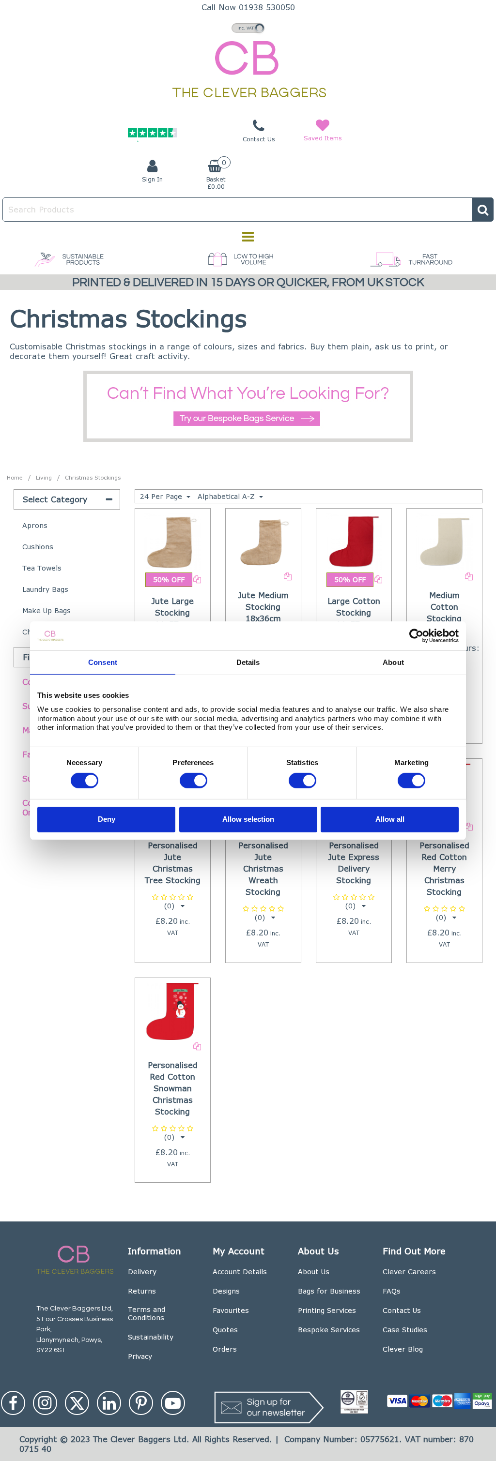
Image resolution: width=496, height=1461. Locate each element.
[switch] (193, 780)
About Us (313, 1271)
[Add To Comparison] (197, 578)
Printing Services (327, 1310)
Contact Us (402, 1310)
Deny (106, 819)
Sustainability (150, 1337)
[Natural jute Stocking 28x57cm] (172, 540)
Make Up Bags (46, 610)
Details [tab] (248, 662)
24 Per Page (162, 496)
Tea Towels (42, 568)
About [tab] (393, 662)
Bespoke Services (329, 1329)
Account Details (240, 1271)
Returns (142, 1291)
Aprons (34, 525)
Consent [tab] (102, 662)
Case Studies (405, 1329)
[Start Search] (483, 209)
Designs (226, 1291)
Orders (225, 1349)
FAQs (392, 1291)
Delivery (142, 1271)
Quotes (225, 1329)
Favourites (231, 1310)
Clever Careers (409, 1271)
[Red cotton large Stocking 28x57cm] (354, 540)
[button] (172, 901)
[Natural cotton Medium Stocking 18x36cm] (444, 540)
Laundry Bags (45, 589)
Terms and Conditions (146, 1313)
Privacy (140, 1356)
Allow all (389, 819)
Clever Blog (403, 1349)
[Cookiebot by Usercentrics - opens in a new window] (416, 635)
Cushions (37, 546)
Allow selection (248, 819)
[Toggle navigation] (248, 236)
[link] (13, 1403)
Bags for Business (329, 1291)
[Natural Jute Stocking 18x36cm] (263, 540)
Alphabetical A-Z (227, 496)
